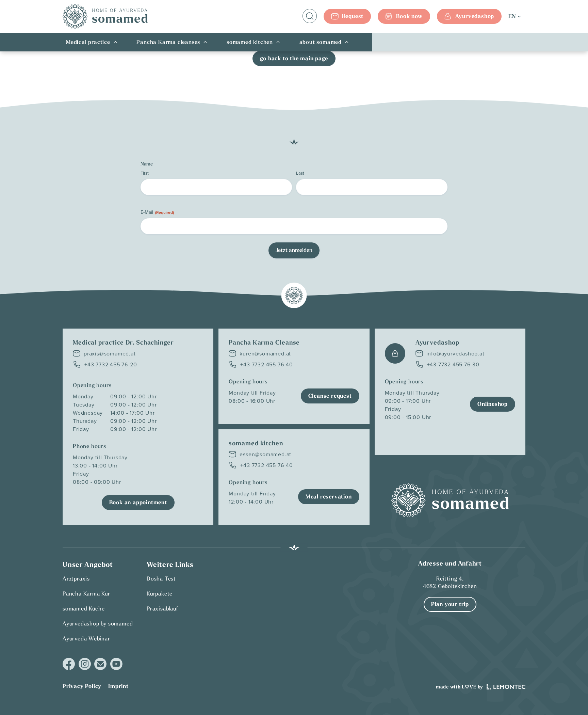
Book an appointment (138, 502)
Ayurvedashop (474, 16)
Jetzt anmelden (294, 250)
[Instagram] (85, 664)
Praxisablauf (163, 608)
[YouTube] (116, 664)
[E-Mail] (100, 664)
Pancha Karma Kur (86, 593)
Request (353, 16)
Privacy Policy (82, 686)
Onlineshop (492, 404)
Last (300, 173)
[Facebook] (69, 664)
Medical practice (88, 42)
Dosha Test (161, 578)
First (145, 173)
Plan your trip (450, 604)
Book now (409, 16)
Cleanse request (330, 395)
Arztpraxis (76, 578)
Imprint (118, 686)
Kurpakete (160, 593)
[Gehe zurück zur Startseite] (105, 16)
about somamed (320, 42)
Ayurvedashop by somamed (98, 623)
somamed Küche (83, 608)
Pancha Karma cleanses (168, 42)
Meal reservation (329, 496)
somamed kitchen (250, 42)
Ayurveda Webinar (86, 638)
